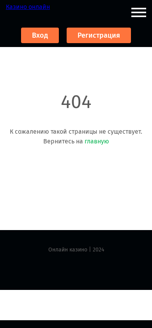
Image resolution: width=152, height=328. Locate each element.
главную (97, 141)
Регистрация (99, 35)
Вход (40, 35)
